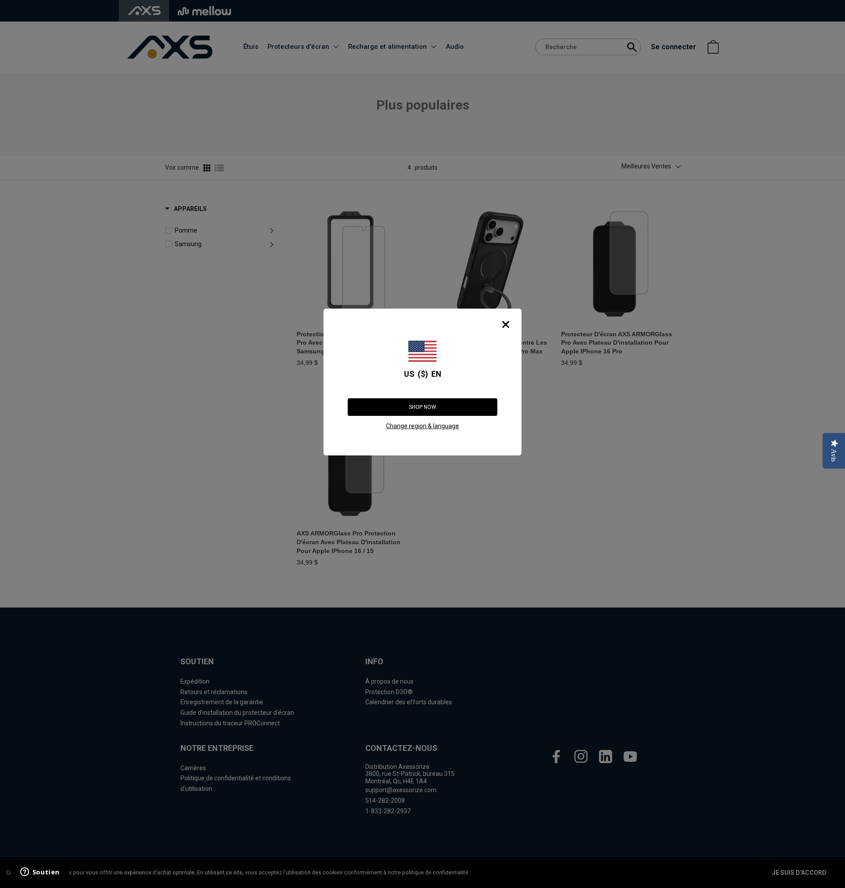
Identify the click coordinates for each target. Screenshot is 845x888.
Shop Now (422, 407)
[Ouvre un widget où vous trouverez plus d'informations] (39, 873)
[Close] (505, 324)
